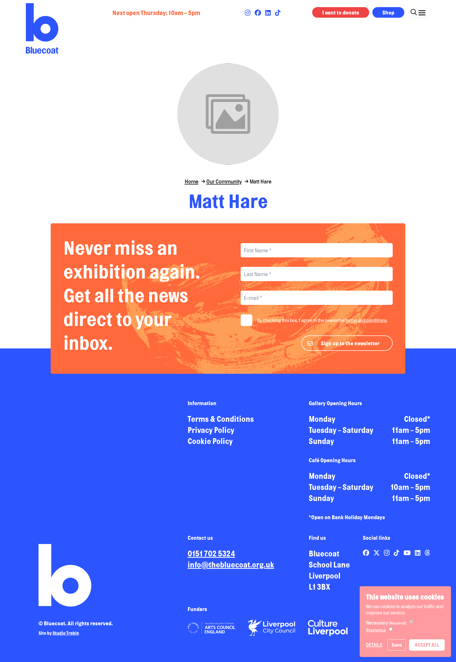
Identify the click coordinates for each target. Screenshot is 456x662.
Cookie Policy (210, 441)
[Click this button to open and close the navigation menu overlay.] (422, 11)
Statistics (376, 630)
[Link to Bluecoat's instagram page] (248, 13)
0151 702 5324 (211, 553)
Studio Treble (66, 633)
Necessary (386, 623)
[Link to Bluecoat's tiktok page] (278, 13)
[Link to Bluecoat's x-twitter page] (377, 553)
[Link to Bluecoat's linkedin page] (268, 13)
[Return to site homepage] (42, 28)
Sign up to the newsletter (350, 343)
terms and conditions (366, 320)
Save (397, 645)
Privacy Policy (211, 430)
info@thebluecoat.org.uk (231, 564)
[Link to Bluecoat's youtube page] (407, 553)
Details (374, 645)
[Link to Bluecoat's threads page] (427, 553)
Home (191, 181)
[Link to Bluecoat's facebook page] (258, 13)
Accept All (427, 645)
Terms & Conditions (221, 419)
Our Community (224, 181)
